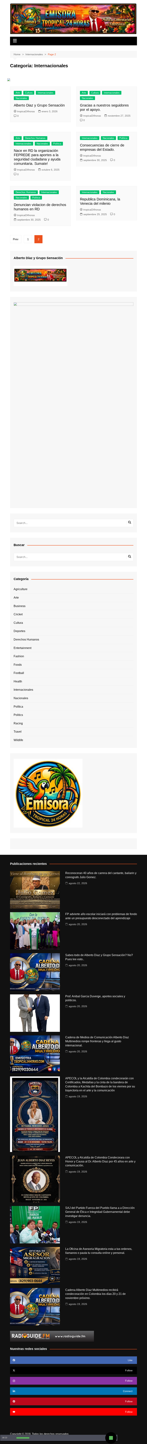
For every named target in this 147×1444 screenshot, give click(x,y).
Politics (18, 714)
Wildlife (18, 740)
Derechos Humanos (35, 138)
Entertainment (22, 647)
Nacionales (21, 98)
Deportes (19, 631)
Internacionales (45, 92)
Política (57, 143)
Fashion (19, 656)
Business (19, 606)
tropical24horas (26, 111)
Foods (18, 664)
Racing (18, 723)
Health (18, 681)
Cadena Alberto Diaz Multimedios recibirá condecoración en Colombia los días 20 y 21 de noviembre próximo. (95, 1294)
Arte (18, 92)
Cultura (28, 92)
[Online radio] (52, 1335)
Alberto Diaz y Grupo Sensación (39, 105)
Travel (18, 731)
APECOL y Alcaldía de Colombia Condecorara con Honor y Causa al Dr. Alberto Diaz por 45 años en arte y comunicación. (100, 1161)
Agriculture (20, 589)
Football (19, 673)
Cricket (18, 614)
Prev (15, 239)
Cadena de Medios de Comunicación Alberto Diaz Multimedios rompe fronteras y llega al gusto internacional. (97, 1041)
